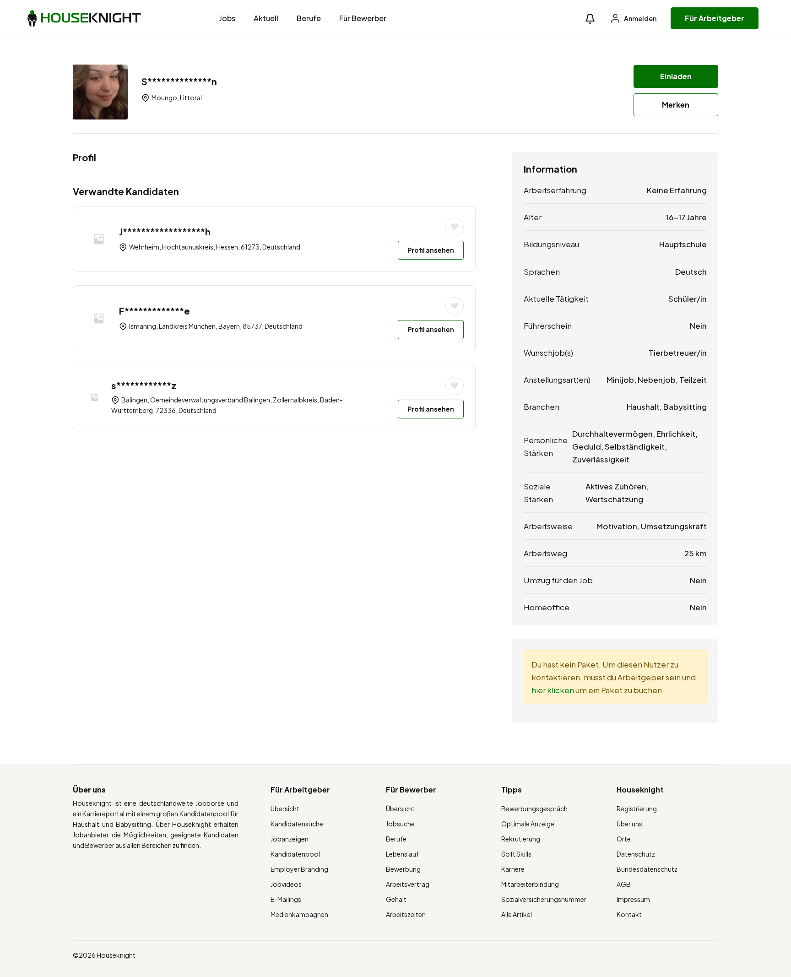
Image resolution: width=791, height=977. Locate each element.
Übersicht (285, 808)
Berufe (309, 18)
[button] (590, 18)
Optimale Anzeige (527, 824)
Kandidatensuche (297, 824)
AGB (624, 884)
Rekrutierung (520, 839)
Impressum (633, 899)
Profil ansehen (430, 250)
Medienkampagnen (299, 914)
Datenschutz (636, 854)
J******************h (165, 231)
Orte (624, 839)
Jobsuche (400, 824)
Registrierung (637, 808)
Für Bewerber (362, 18)
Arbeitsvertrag (407, 884)
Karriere (513, 869)
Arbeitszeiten (406, 914)
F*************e (154, 310)
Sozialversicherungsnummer (543, 899)
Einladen (676, 76)
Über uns (629, 824)
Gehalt (396, 899)
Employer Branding (299, 869)
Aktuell (266, 18)
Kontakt (629, 914)
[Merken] (454, 227)
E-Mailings (286, 899)
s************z (143, 385)
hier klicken (552, 690)
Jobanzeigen (290, 839)
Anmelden (639, 18)
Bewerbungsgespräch (534, 808)
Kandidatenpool (295, 854)
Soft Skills (516, 854)
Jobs (227, 18)
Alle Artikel (516, 914)
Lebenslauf (402, 854)
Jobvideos (286, 884)
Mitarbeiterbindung (530, 884)
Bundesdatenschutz (647, 869)
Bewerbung (403, 869)
